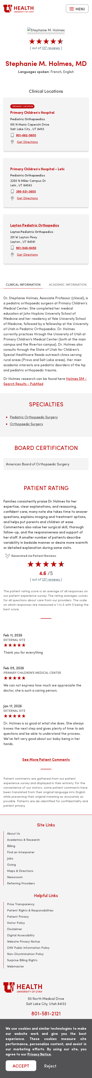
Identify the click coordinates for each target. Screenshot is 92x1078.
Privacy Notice (39, 1054)
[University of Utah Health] (18, 8)
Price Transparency (20, 904)
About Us (13, 833)
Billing (11, 846)
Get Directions (27, 142)
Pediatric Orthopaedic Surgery (34, 417)
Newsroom (15, 877)
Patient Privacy (18, 916)
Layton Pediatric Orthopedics (34, 225)
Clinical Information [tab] (23, 284)
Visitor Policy (16, 923)
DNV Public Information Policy (28, 948)
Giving (11, 864)
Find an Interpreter (20, 852)
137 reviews (51, 48)
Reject (50, 1066)
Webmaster (15, 966)
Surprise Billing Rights (22, 960)
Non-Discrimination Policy (25, 954)
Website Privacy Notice (23, 941)
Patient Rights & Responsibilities (30, 910)
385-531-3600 (26, 191)
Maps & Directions (20, 871)
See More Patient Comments (46, 759)
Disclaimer (14, 929)
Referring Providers (21, 883)
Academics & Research (23, 840)
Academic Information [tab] (67, 284)
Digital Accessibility (20, 935)
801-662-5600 (26, 135)
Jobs (10, 858)
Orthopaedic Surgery (26, 424)
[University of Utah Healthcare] (46, 987)
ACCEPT (21, 1066)
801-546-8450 (26, 248)
